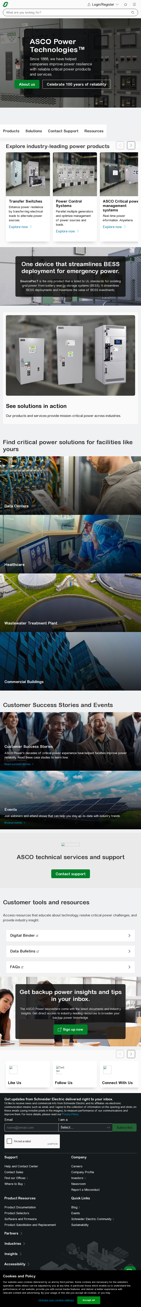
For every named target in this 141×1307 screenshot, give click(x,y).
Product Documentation (20, 1207)
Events (75, 1213)
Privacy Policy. (70, 1114)
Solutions (33, 131)
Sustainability (79, 1225)
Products (11, 131)
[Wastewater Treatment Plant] (70, 602)
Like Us (14, 1083)
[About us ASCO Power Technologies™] (27, 84)
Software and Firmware (20, 1219)
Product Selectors (16, 1213)
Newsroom (78, 1184)
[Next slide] (131, 145)
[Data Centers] (70, 485)
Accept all (89, 1300)
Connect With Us (117, 1083)
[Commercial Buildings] (70, 661)
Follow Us (64, 1083)
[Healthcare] (70, 544)
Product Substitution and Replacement (30, 1225)
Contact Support (63, 131)
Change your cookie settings (56, 1300)
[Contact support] (70, 873)
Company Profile (82, 1172)
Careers (76, 1166)
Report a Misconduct (85, 1190)
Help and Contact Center (21, 1166)
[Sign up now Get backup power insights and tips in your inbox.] (70, 1029)
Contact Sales (13, 1172)
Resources (94, 131)
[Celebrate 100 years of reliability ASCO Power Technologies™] (76, 84)
